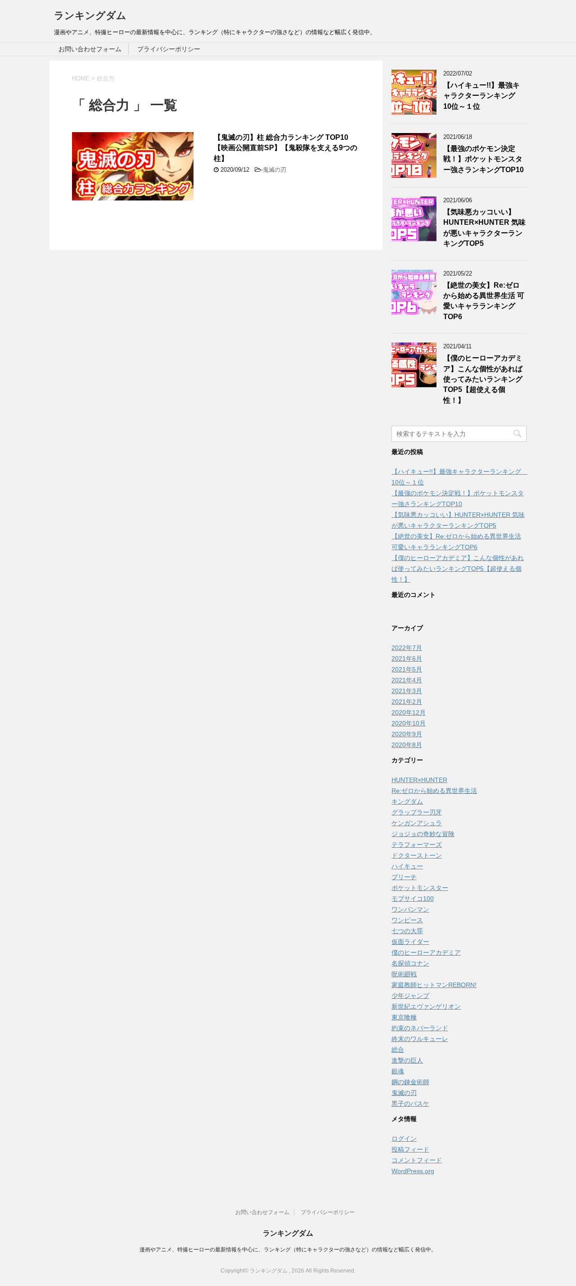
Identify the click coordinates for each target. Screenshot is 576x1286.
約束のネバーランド (420, 1028)
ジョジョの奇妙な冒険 (423, 833)
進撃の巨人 (407, 1060)
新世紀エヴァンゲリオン (426, 1006)
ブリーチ (404, 877)
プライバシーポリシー (168, 49)
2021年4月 (407, 680)
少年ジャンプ (410, 995)
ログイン (404, 1138)
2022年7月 (407, 647)
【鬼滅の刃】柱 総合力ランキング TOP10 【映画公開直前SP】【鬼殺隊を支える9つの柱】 (285, 147)
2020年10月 (409, 723)
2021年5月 (407, 669)
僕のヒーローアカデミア (426, 952)
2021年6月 (407, 658)
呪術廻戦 (404, 974)
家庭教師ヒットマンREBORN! (434, 984)
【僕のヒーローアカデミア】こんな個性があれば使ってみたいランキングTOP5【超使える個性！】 (482, 379)
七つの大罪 (407, 930)
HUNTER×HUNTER (419, 779)
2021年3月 (407, 690)
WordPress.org (413, 1171)
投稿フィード (410, 1149)
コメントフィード (417, 1160)
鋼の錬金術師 (410, 1082)
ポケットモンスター (420, 887)
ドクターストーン (417, 855)
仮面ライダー (410, 941)
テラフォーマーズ (417, 844)
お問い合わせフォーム (90, 49)
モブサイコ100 (413, 898)
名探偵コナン (410, 963)
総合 (398, 1049)
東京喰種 (404, 1017)
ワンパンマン (410, 909)
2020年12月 (409, 712)
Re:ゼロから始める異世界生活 (434, 790)
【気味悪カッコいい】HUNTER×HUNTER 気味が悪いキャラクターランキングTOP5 (484, 227)
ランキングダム (90, 15)
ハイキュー (407, 866)
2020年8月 (407, 744)
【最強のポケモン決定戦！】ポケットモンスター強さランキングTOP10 (483, 159)
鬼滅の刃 (274, 169)
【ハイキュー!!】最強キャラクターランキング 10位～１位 (482, 95)
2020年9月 (407, 734)
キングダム (407, 801)
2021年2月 (407, 701)
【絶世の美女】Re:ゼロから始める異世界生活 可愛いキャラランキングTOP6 (483, 300)
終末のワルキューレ (420, 1038)
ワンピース (407, 920)
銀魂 (398, 1071)
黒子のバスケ (410, 1103)
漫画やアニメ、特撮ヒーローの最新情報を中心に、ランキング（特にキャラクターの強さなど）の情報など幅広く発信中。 (288, 1249)
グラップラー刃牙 (417, 812)
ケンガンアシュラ (417, 823)
